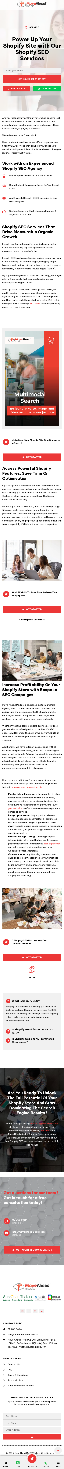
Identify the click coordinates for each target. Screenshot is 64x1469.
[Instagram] (35, 1311)
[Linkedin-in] (41, 1311)
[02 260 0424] (7, 1221)
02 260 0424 (19, 1219)
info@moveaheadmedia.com (28, 1231)
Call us (46, 1466)
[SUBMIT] (32, 1437)
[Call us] (46, 1463)
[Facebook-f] (28, 1311)
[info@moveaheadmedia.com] (7, 1233)
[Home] (5, 1463)
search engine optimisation (44, 1123)
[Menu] (58, 1463)
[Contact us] (32, 1458)
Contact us (32, 1466)
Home (5, 1466)
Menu (58, 1466)
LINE (18, 1466)
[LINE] (18, 1463)
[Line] (22, 1311)
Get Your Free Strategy (32, 79)
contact (44, 1130)
